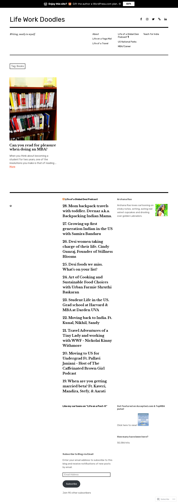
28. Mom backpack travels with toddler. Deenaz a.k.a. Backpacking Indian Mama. (87, 211)
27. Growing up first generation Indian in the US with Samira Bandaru (88, 229)
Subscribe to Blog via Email (78, 454)
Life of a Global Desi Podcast (81, 199)
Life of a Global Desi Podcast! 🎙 (128, 35)
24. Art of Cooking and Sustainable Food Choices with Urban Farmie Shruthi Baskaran (87, 284)
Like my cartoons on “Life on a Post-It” (85, 406)
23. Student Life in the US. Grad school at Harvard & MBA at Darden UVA (86, 305)
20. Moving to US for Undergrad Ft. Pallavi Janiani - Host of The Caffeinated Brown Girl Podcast (84, 363)
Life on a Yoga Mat (102, 38)
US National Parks (127, 41)
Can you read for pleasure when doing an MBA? (32, 147)
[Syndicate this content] (64, 199)
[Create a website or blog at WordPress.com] (11, 206)
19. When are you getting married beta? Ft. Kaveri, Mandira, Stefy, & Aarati (85, 386)
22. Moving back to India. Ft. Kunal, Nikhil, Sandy (87, 320)
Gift (128, 4)
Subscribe (71, 483)
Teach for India (151, 34)
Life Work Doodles (37, 19)
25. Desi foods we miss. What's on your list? (83, 266)
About (95, 34)
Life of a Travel (100, 43)
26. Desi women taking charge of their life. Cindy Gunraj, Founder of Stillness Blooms (88, 249)
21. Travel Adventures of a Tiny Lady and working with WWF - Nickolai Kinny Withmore (87, 338)
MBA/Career (124, 46)
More (12, 166)
